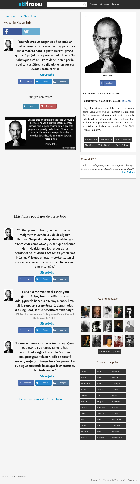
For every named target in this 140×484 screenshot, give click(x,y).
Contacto (132, 480)
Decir (115, 407)
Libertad (116, 401)
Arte (99, 419)
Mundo (116, 371)
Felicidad (117, 419)
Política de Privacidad (114, 480)
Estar (114, 395)
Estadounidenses (123, 139)
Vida (83, 371)
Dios (83, 389)
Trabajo (116, 425)
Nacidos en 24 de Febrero (116, 145)
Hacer (115, 377)
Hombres (85, 383)
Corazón (101, 413)
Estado (115, 431)
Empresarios (91, 139)
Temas (115, 4)
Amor (99, 377)
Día (98, 395)
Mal (83, 419)
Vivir (83, 407)
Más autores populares (109, 351)
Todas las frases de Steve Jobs (40, 398)
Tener (115, 389)
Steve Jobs (30, 16)
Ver (83, 413)
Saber (115, 413)
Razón (84, 437)
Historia (85, 431)
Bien (99, 383)
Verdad (84, 395)
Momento (117, 437)
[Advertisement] (40, 180)
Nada (83, 377)
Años (83, 425)
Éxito (99, 371)
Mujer (100, 401)
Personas (101, 407)
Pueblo (100, 437)
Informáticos (106, 139)
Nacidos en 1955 (93, 145)
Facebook (96, 480)
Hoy (99, 431)
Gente (100, 389)
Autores (104, 4)
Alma (99, 425)
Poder (84, 401)
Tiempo (116, 383)
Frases (93, 4)
